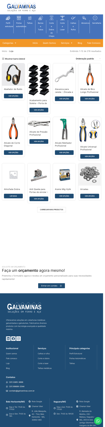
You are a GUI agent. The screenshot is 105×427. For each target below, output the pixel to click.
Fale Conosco (94, 43)
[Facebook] (13, 338)
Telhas (29, 23)
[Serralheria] (95, 18)
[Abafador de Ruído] (13, 74)
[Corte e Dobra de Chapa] (51, 18)
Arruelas (84, 189)
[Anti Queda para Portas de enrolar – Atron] (39, 174)
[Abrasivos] (84, 18)
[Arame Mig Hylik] (64, 174)
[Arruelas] (89, 174)
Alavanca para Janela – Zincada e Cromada (64, 92)
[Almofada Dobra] (13, 174)
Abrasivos (85, 23)
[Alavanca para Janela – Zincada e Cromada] (64, 74)
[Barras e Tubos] (40, 18)
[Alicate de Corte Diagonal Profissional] (13, 128)
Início (35, 43)
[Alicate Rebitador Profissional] (64, 128)
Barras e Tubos (40, 26)
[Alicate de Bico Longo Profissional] (89, 74)
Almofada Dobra (12, 189)
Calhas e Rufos (73, 26)
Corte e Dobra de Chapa (51, 29)
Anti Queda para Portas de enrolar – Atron (38, 192)
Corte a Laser (62, 26)
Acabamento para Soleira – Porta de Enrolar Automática (38, 103)
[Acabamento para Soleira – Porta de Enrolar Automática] (39, 80)
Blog (80, 43)
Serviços (65, 43)
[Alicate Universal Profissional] (89, 130)
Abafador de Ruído (13, 89)
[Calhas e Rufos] (73, 18)
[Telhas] (30, 18)
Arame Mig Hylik (63, 189)
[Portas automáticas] (19, 18)
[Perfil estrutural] (8, 18)
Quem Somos (49, 43)
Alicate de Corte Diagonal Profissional (12, 146)
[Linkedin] (8, 338)
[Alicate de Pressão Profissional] (39, 122)
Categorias (8, 43)
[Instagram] (18, 338)
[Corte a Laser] (62, 18)
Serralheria (96, 23)
